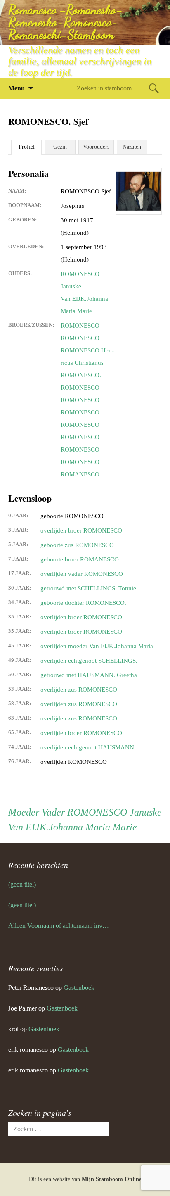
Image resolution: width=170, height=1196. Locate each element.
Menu (16, 88)
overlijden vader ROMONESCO (81, 574)
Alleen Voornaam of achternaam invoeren (58, 925)
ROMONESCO (80, 325)
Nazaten (132, 147)
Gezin (60, 147)
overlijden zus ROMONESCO (78, 689)
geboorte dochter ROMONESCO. (83, 602)
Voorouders (96, 147)
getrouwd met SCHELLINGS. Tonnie (88, 588)
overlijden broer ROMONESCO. (82, 617)
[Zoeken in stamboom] (154, 88)
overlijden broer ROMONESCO (81, 530)
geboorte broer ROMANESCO (79, 559)
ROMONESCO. (81, 375)
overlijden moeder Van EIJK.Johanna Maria (96, 646)
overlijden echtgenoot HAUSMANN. (88, 747)
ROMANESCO (80, 474)
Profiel (27, 147)
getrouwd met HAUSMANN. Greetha (88, 675)
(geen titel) (22, 884)
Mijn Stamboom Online (112, 1179)
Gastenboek (79, 987)
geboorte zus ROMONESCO (77, 545)
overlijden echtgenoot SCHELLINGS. (88, 660)
